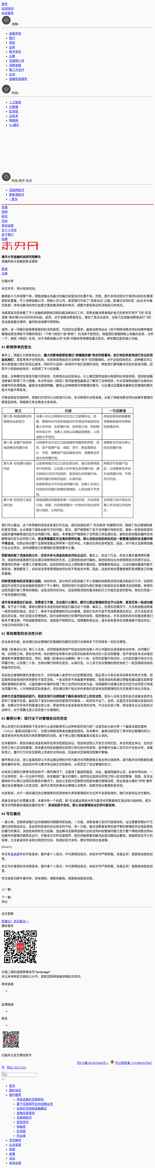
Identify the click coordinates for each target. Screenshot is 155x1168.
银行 (12, 38)
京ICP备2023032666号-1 (92, 1063)
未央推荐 (8, 13)
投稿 (5, 239)
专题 (5, 207)
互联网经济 (16, 190)
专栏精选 (15, 1140)
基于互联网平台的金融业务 (35, 1104)
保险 (12, 42)
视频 (5, 211)
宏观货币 (23, 1122)
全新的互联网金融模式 (32, 1108)
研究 (5, 216)
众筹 (12, 56)
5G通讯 (14, 125)
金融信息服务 (18, 79)
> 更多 (13, 199)
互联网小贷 (16, 60)
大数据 (13, 107)
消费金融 (15, 65)
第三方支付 (16, 69)
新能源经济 (16, 194)
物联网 (13, 120)
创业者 (21, 1135)
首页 (5, 4)
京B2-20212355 (16, 1067)
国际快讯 (15, 1090)
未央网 (15, 854)
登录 (5, 269)
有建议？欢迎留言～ (15, 921)
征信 (12, 74)
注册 (5, 273)
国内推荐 (15, 1095)
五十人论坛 (9, 230)
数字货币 (15, 51)
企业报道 (15, 1144)
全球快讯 (8, 8)
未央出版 (8, 225)
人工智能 (15, 102)
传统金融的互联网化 (30, 1099)
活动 (5, 221)
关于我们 (8, 234)
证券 (12, 47)
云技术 (13, 116)
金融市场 (15, 33)
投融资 (21, 1126)
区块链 (13, 111)
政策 (12, 1154)
